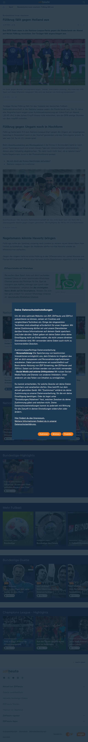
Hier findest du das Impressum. (30, 418)
